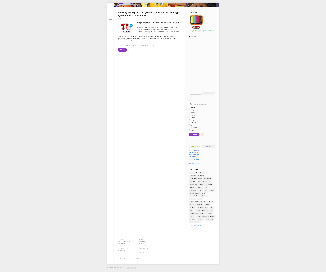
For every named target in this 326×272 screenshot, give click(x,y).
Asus (192, 110)
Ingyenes (192, 198)
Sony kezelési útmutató (197, 213)
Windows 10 (209, 219)
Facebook (193, 190)
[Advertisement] (201, 64)
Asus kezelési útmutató (197, 184)
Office (212, 207)
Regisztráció (142, 246)
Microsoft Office (203, 207)
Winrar (192, 222)
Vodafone (194, 127)
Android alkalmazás (196, 178)
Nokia (192, 120)
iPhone (193, 112)
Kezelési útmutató (131, 45)
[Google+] (135, 268)
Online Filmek (142, 252)
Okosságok (141, 241)
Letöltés (122, 45)
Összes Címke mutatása (196, 225)
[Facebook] (131, 268)
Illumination (203, 196)
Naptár (208, 146)
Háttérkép (121, 252)
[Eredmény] (202, 134)
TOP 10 (195, 93)
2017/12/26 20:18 (122, 18)
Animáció (192, 181)
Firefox (200, 190)
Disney (192, 187)
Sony (192, 125)
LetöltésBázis (141, 258)
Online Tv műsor (123, 248)
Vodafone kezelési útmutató (205, 216)
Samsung (193, 122)
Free (206, 190)
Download (199, 187)
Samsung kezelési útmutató (147, 45)
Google (212, 190)
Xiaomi (193, 130)
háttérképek (193, 196)
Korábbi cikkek (195, 146)
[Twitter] (128, 268)
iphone (199, 198)
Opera (191, 210)
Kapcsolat (141, 243)
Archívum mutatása (195, 163)
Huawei (193, 115)
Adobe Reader (200, 172)
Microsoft (193, 207)
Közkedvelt (208, 93)
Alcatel (193, 107)
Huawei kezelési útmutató (197, 193)
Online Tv (121, 246)
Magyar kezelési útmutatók (143, 249)
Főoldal (140, 239)
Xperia (198, 222)
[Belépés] (110, 12)
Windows (200, 219)
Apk (199, 181)
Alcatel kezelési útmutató (197, 175)
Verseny (192, 216)
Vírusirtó (192, 219)
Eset (206, 187)
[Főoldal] (110, 6)
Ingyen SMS (121, 250)
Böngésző (209, 184)
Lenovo (193, 117)
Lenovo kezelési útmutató (197, 201)
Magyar (207, 204)
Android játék (208, 178)
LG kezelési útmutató (196, 204)
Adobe (192, 172)
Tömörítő (209, 213)
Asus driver (205, 181)
